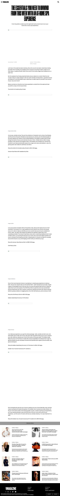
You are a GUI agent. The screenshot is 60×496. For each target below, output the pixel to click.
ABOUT (47, 488)
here (36, 148)
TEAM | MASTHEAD (49, 490)
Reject (55, 494)
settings (31, 494)
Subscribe (31, 490)
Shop (29, 488)
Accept (49, 494)
